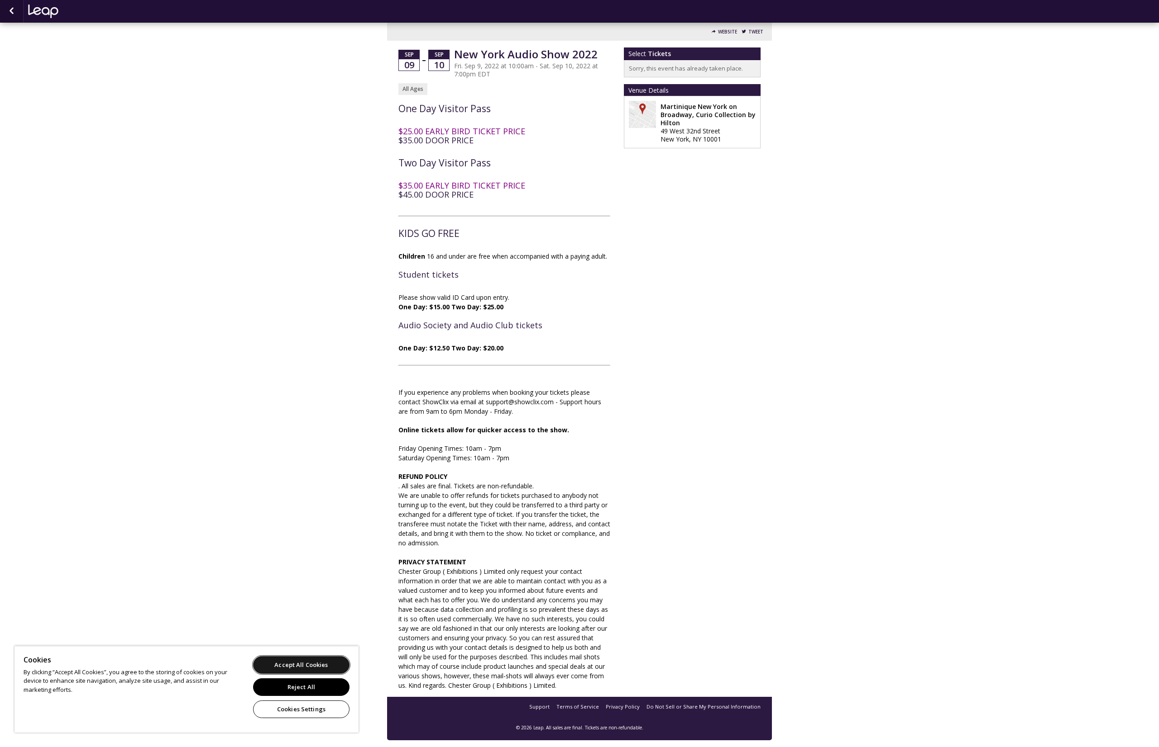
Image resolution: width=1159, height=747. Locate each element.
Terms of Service (577, 706)
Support (539, 706)
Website (727, 32)
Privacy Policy (623, 706)
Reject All (301, 687)
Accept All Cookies (301, 665)
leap (73, 11)
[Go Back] (11, 11)
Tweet (755, 32)
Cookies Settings (301, 709)
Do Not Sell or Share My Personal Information (704, 706)
